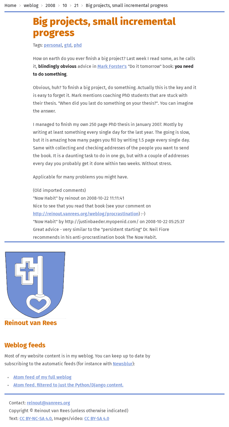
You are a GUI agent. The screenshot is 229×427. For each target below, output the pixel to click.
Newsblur (122, 364)
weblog (31, 5)
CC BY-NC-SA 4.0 (36, 418)
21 (76, 5)
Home (10, 5)
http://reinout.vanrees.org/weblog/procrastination (86, 214)
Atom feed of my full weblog (42, 377)
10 (65, 5)
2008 (50, 5)
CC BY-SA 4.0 (96, 418)
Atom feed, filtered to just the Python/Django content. (68, 385)
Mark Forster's (112, 66)
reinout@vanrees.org (48, 403)
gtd (67, 45)
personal (53, 45)
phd (78, 45)
